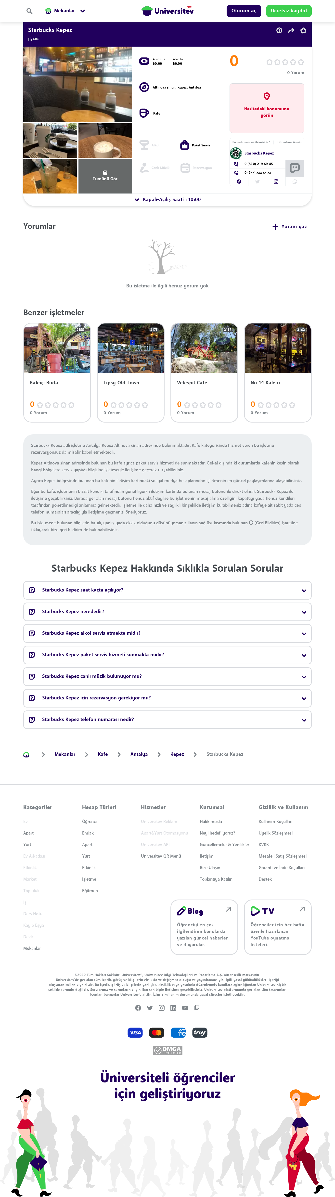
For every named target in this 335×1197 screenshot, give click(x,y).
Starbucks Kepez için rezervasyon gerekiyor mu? (96, 698)
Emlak (88, 833)
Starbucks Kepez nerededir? (73, 611)
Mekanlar (32, 948)
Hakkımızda (211, 822)
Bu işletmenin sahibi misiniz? (251, 142)
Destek (265, 879)
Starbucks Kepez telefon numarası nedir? (88, 719)
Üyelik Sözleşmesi (276, 833)
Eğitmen (90, 891)
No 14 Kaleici (265, 383)
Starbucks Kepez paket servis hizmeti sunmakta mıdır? (103, 655)
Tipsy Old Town (121, 383)
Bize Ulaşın (210, 868)
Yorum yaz (294, 226)
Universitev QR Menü (161, 856)
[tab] (167, 200)
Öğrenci (89, 822)
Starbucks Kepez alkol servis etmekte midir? (91, 633)
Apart (28, 833)
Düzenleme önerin (289, 142)
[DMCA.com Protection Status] (167, 1050)
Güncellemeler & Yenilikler (224, 845)
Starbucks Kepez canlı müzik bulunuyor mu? (92, 676)
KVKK (264, 845)
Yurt (27, 845)
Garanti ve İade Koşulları (282, 868)
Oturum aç (244, 11)
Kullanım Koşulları (275, 822)
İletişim (207, 856)
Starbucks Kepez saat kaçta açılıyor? (82, 590)
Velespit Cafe (192, 383)
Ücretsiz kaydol (289, 11)
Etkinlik (89, 868)
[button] (239, 181)
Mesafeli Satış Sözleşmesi (283, 856)
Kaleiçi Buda (44, 383)
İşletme (89, 879)
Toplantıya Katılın (216, 879)
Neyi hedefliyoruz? (217, 833)
